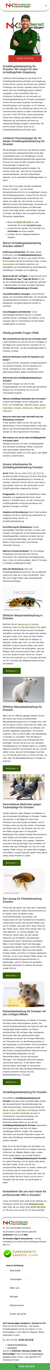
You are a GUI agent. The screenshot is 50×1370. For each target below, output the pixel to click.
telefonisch (8, 575)
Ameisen (17, 408)
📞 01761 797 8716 (25, 1366)
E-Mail (24, 575)
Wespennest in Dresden (28, 624)
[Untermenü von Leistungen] (29, 1279)
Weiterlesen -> (12, 671)
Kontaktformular (34, 225)
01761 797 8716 (25, 58)
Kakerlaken (8, 408)
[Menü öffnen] (45, 5)
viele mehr (7, 411)
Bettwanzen (28, 408)
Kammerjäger (9, 264)
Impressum (12, 1348)
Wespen (37, 408)
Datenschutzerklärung (17, 1345)
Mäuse (42, 405)
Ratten (35, 405)
